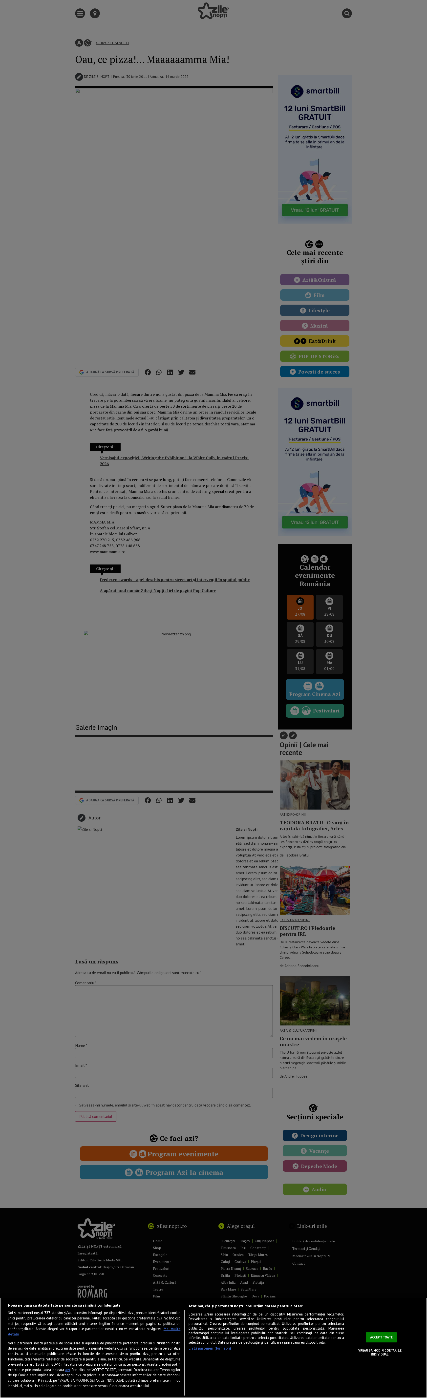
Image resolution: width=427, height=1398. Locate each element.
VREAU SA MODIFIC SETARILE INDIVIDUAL (380, 1352)
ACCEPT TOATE (381, 1337)
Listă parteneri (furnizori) (210, 1348)
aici (67, 1370)
